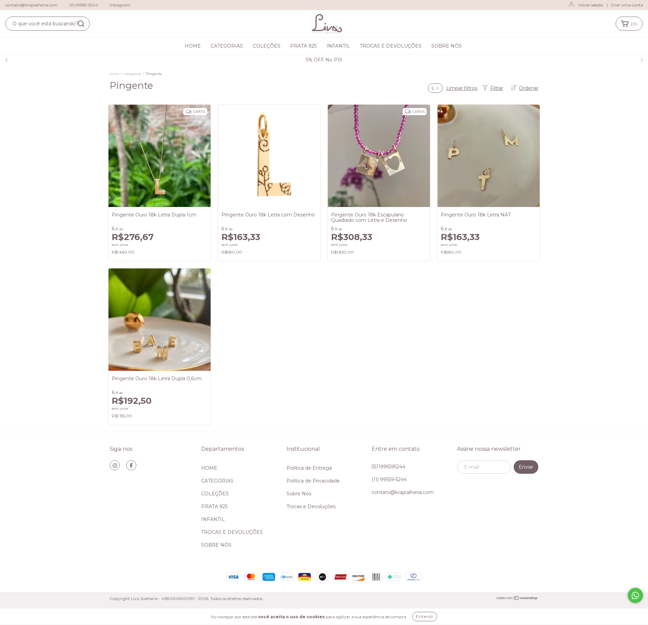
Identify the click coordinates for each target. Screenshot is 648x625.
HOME (193, 46)
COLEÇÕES (266, 46)
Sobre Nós (299, 494)
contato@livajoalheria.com (31, 4)
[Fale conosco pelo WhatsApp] (635, 595)
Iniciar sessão (590, 4)
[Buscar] (81, 24)
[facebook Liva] (131, 465)
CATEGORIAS (227, 46)
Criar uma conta (627, 4)
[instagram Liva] (115, 465)
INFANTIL (338, 46)
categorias (132, 74)
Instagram (120, 4)
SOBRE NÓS (446, 46)
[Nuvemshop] (517, 598)
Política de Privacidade (313, 481)
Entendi (424, 616)
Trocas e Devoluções (311, 506)
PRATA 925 (303, 46)
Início (114, 74)
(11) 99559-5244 (83, 4)
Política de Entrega (309, 468)
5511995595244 (388, 467)
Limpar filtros (461, 88)
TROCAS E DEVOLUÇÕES (391, 46)
